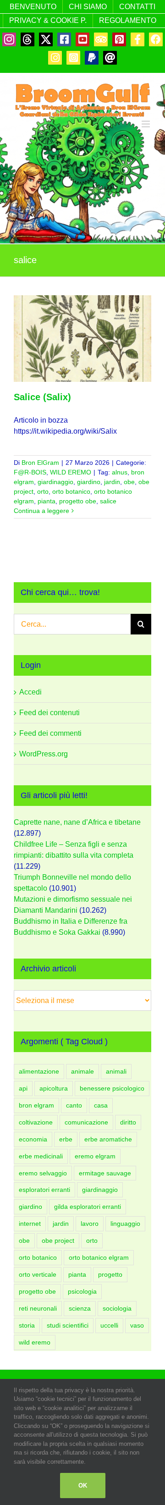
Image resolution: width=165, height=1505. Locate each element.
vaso (137, 1325)
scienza (80, 1308)
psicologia (82, 1291)
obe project (58, 1240)
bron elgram (36, 1105)
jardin (112, 481)
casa (101, 1105)
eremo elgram (95, 1156)
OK (82, 1485)
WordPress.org (43, 754)
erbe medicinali (41, 1156)
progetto (110, 1274)
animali (116, 1071)
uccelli (109, 1325)
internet (30, 1223)
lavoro (90, 1223)
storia (27, 1325)
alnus (119, 472)
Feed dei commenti (50, 733)
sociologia (117, 1308)
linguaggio (125, 1223)
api (23, 1088)
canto (74, 1105)
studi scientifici (67, 1325)
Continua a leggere (41, 510)
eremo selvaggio (43, 1173)
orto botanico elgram (99, 1257)
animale (82, 1071)
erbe (65, 1139)
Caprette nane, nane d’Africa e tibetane (77, 822)
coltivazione (36, 1122)
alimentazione (39, 1071)
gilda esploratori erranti (87, 1206)
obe (129, 481)
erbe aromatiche (108, 1139)
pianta (46, 501)
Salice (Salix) (42, 397)
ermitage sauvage (105, 1173)
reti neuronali (38, 1308)
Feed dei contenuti (49, 713)
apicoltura (53, 1088)
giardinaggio (55, 481)
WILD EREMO (70, 472)
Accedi (30, 692)
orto (43, 491)
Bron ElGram (40, 462)
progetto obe (77, 501)
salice (108, 501)
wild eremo (34, 1342)
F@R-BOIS (30, 472)
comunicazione (86, 1122)
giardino (88, 481)
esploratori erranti (44, 1189)
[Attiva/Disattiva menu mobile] (146, 124)
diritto (128, 1122)
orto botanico (71, 491)
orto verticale (37, 1274)
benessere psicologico (112, 1088)
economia (33, 1139)
